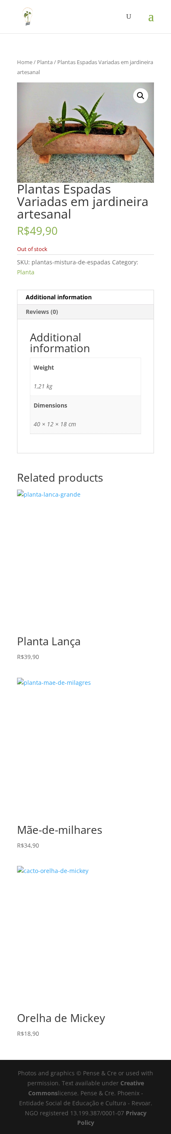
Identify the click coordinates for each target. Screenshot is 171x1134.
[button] (140, 95)
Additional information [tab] (59, 297)
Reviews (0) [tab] (42, 312)
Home (24, 62)
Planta (45, 62)
